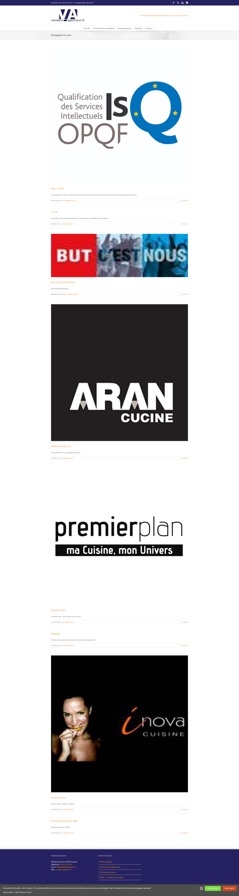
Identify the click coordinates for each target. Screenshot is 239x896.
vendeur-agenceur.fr (64, 870)
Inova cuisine (58, 797)
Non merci (229, 888)
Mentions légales (105, 862)
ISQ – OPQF (57, 188)
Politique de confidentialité (109, 867)
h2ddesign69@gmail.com (66, 867)
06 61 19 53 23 (66, 864)
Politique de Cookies (107, 872)
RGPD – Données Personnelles (111, 877)
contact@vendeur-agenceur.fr (84, 3)
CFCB (54, 212)
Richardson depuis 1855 (64, 821)
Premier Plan (58, 610)
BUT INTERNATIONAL (63, 282)
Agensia (55, 633)
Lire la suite (184, 200)
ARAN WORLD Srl (61, 446)
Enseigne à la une (70, 200)
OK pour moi (212, 888)
